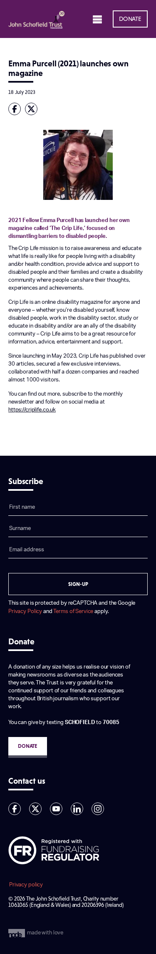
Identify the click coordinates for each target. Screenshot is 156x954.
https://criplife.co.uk (32, 409)
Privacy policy (26, 885)
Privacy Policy (25, 611)
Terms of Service (73, 611)
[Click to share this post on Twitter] (33, 109)
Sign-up (78, 584)
